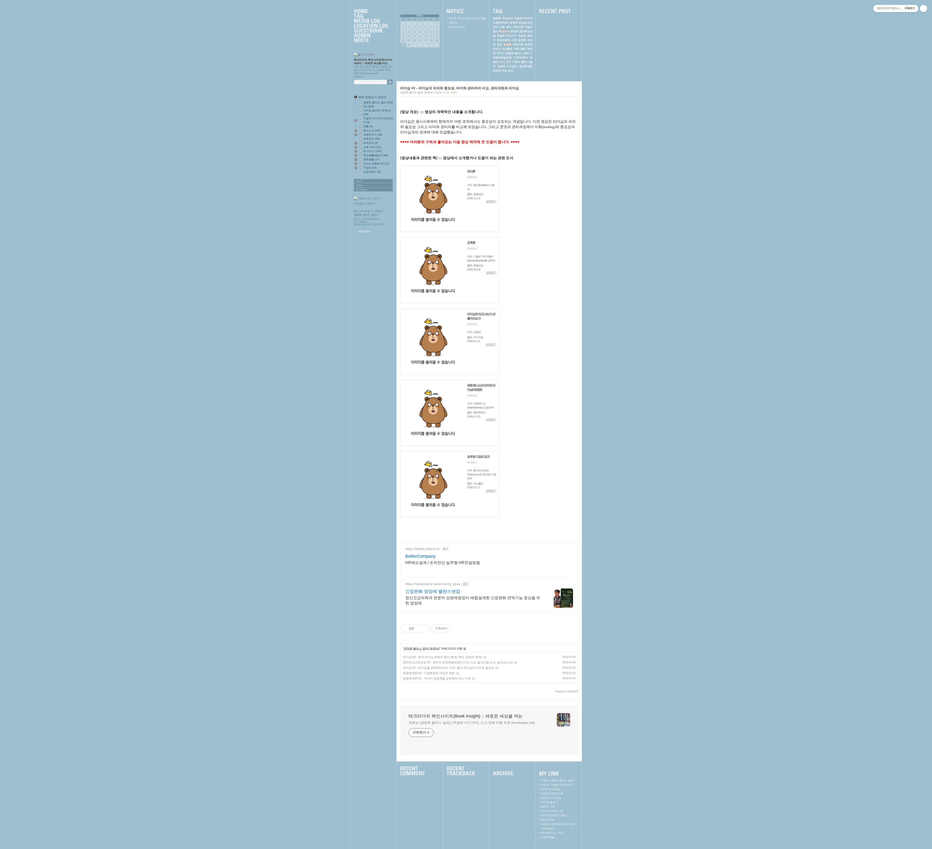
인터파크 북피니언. (552, 810)
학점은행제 (503, 40)
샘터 (508, 26)
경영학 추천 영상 (503, 70)
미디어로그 (366, 211)
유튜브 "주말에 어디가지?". (557, 784)
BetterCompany (420, 556)
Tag (371, 16)
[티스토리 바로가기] (373, 198)
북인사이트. (548, 819)
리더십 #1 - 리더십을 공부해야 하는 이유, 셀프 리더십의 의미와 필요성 (448, 667)
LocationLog (371, 26)
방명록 (357, 214)
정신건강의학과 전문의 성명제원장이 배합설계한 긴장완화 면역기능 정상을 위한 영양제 (472, 600)
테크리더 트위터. (551, 797)
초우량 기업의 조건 (478, 456)
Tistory (378, 224)
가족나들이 (519, 48)
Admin (371, 35)
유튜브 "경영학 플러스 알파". (558, 780)
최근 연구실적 (456, 26)
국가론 (471, 171)
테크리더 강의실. (551, 789)
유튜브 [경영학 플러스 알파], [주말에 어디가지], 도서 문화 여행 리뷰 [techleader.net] (471, 723)
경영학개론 (526, 66)
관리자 (366, 214)
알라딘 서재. (548, 806)
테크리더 (504, 31)
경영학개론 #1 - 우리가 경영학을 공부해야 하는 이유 (437, 678)
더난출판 (507, 48)
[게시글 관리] (425, 628)
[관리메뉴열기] (923, 8)
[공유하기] (419, 628)
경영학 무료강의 (503, 18)
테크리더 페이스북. (552, 793)
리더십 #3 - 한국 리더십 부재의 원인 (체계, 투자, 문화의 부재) (442, 657)
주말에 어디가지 (507, 35)
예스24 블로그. (550, 802)
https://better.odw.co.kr (422, 549)
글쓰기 (375, 214)
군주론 (471, 242)
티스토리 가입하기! (365, 203)
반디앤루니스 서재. (552, 832)
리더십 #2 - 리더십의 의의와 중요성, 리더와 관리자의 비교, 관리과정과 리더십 (459, 88)
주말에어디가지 (523, 18)
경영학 (514, 31)
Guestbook (371, 30)
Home (371, 11)
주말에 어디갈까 (507, 66)
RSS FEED (364, 231)
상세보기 (491, 201)
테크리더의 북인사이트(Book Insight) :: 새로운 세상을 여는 (465, 716)
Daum (362, 221)
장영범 (507, 44)
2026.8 (419, 16)
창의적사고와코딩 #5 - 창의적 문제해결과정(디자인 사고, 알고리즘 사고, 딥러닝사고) (458, 662)
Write (371, 40)
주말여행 (518, 44)
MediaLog (371, 21)
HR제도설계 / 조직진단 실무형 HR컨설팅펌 (442, 563)
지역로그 (378, 211)
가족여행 (518, 26)
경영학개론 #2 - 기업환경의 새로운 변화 (429, 673)
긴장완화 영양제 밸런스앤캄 (432, 591)
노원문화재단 (501, 22)
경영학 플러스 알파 (517, 53)
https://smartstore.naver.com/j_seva (432, 584)
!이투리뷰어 (521, 57)
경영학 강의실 (518, 22)
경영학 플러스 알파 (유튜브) (417, 92)
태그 (356, 211)
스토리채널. (548, 837)
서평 (514, 40)
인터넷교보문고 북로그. (555, 815)
